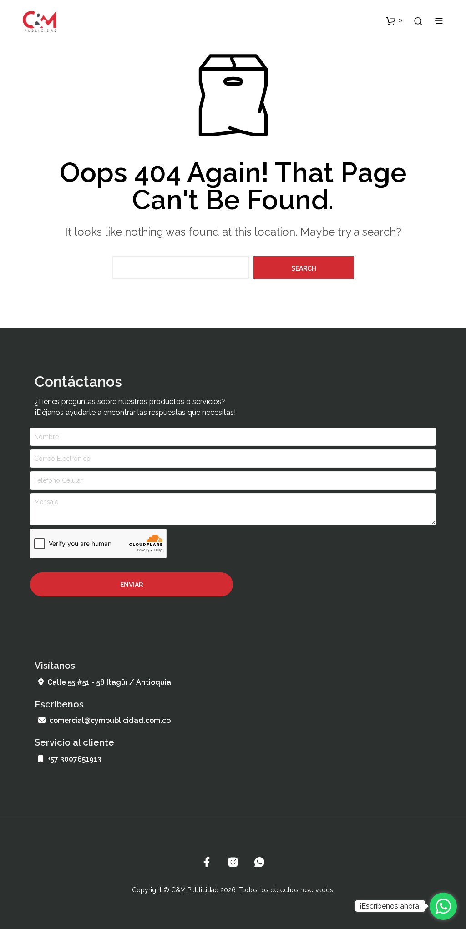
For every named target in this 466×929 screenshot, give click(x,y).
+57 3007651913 (74, 759)
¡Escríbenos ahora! (390, 906)
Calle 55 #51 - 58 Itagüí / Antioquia (109, 682)
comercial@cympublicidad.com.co (110, 720)
